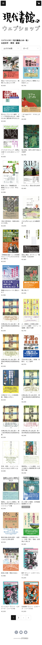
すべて (25, 48)
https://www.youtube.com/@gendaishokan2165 (21, 632)
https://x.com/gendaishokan (16, 632)
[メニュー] (3, 3)
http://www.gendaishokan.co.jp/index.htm (25, 632)
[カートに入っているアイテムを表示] (38, 3)
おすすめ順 (8, 48)
